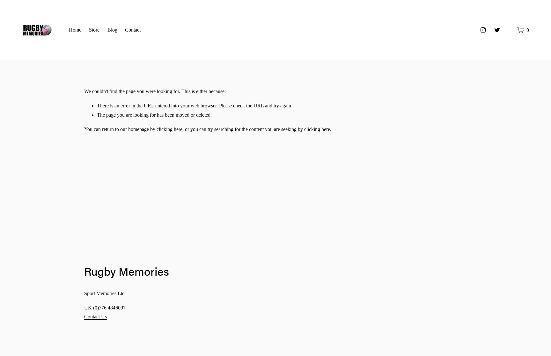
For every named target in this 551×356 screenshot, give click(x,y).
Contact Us (95, 316)
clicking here (169, 129)
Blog (112, 30)
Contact (133, 30)
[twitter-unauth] (497, 30)
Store (94, 30)
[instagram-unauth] (483, 30)
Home (75, 30)
